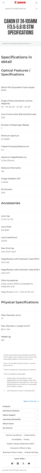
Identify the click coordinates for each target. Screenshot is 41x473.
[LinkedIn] (18, 463)
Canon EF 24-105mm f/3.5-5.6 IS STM (15, 43)
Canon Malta (19, 459)
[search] (3, 3)
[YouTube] (29, 463)
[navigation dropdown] (36, 3)
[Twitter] (23, 463)
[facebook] (12, 463)
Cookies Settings (31, 452)
